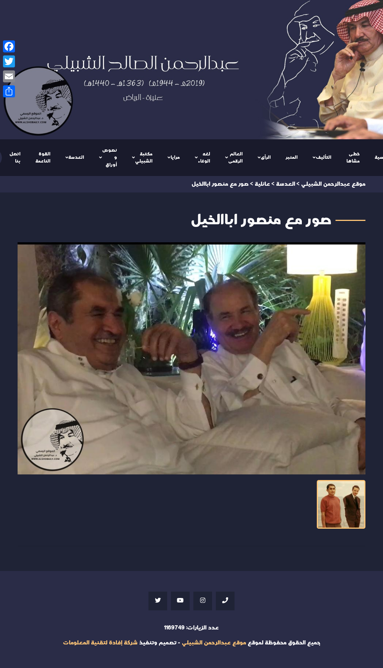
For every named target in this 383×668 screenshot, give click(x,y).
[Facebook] (8, 46)
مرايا (175, 157)
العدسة (76, 157)
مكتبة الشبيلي (144, 158)
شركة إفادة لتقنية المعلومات (100, 643)
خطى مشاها (353, 158)
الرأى (266, 157)
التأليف (323, 157)
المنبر (292, 157)
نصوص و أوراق (109, 157)
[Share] (8, 91)
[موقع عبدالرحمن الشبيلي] (191, 69)
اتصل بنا (15, 158)
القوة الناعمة (43, 158)
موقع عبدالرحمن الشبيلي (214, 643)
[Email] (8, 76)
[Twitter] (8, 61)
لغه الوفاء (204, 158)
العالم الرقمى (235, 158)
